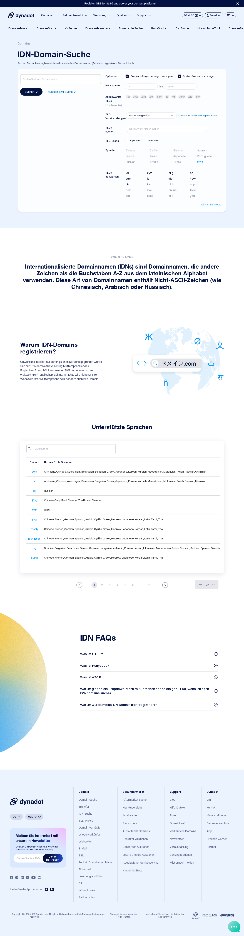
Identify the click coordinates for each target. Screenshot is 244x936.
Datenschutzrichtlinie (70, 914)
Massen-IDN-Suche (60, 92)
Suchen (29, 92)
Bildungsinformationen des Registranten (124, 915)
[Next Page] (165, 585)
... (140, 585)
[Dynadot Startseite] (21, 15)
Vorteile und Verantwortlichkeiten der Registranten (165, 915)
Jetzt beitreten (52, 858)
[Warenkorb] (230, 15)
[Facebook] (11, 877)
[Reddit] (39, 877)
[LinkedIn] (22, 877)
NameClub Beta (132, 870)
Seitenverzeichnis (218, 823)
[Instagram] (16, 877)
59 (149, 585)
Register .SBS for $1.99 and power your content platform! (120, 3)
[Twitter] (27, 877)
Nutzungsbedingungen (93, 914)
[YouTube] (33, 877)
